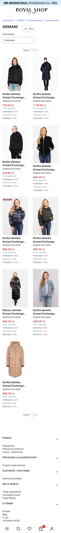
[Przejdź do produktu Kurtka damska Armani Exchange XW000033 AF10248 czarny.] (45, 216)
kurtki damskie (52, 20)
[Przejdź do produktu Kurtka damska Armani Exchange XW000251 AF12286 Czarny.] (45, 74)
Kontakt (6, 511)
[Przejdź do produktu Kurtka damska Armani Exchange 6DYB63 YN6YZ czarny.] (45, 144)
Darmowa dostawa (12, 478)
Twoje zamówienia (12, 491)
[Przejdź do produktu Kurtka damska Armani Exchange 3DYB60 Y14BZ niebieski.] (45, 288)
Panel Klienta (9, 498)
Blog (5, 514)
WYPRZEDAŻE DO (30, 2)
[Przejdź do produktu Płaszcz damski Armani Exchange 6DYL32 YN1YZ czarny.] (15, 288)
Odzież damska (35, 20)
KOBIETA (21, 20)
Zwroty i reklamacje (13, 452)
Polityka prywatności (13, 448)
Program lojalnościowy (14, 465)
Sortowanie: (9, 34)
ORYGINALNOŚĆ (11, 520)
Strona (26, 50)
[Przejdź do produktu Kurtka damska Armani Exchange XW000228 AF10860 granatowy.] (15, 216)
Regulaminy (8, 445)
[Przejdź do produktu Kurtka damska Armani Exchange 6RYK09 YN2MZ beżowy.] (15, 360)
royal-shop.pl (7, 20)
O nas (5, 517)
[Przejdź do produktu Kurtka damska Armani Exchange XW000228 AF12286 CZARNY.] (15, 74)
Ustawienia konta (11, 495)
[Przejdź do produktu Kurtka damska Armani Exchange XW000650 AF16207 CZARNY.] (15, 142)
